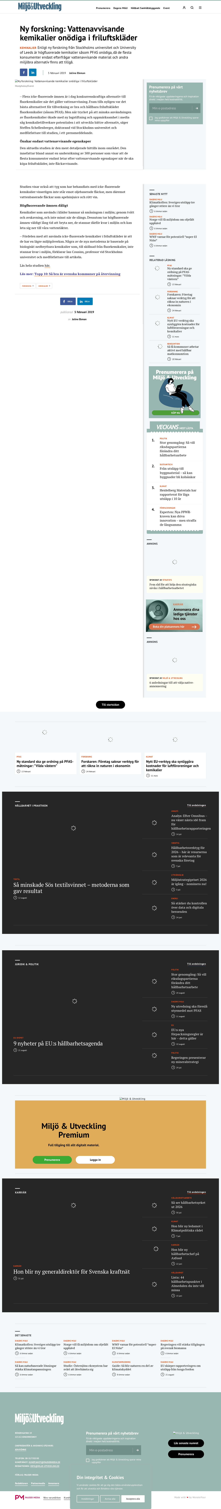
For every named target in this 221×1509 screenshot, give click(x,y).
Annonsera (53, 1483)
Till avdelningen (196, 805)
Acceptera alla (133, 1498)
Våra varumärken (52, 1497)
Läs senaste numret (186, 1443)
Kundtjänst (70, 1497)
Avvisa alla (110, 1498)
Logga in (95, 1160)
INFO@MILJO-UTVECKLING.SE (44, 1466)
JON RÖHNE (20, 1449)
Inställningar (87, 1498)
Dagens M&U (120, 8)
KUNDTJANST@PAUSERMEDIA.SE (44, 1462)
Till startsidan (110, 704)
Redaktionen (21, 1483)
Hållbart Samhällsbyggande (145, 8)
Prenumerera (103, 8)
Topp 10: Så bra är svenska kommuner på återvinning (77, 274)
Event (166, 8)
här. (47, 265)
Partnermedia (38, 1483)
